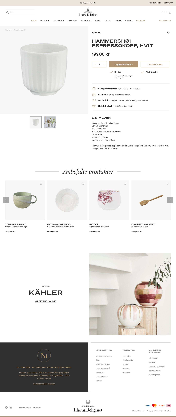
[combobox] (20, 12)
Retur (98, 360)
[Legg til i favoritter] (41, 184)
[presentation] (6, 200)
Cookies (99, 381)
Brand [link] (128, 21)
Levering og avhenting (104, 356)
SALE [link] (34, 21)
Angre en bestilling (103, 364)
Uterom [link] (140, 21)
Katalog (125, 364)
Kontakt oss (100, 372)
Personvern (37, 407)
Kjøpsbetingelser (25, 407)
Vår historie (153, 358)
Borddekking (19, 30)
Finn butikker (155, 3)
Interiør (8, 30)
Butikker (152, 362)
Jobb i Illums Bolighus (157, 366)
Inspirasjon (127, 356)
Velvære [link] (86, 21)
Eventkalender (128, 360)
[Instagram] (11, 407)
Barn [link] (118, 21)
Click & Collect (155, 64)
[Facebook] (6, 407)
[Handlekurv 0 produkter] (170, 12)
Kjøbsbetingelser (102, 376)
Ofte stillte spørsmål (103, 368)
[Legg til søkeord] (7, 12)
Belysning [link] (58, 21)
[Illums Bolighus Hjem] (88, 12)
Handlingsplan (154, 375)
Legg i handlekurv (124, 64)
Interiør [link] (72, 21)
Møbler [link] (44, 21)
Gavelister (126, 372)
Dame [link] (98, 21)
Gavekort (126, 368)
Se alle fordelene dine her (44, 383)
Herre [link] (108, 21)
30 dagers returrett (88, 3)
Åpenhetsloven (154, 371)
